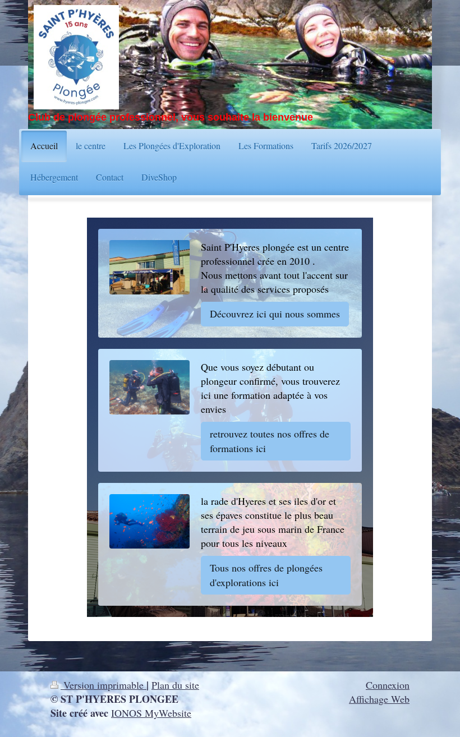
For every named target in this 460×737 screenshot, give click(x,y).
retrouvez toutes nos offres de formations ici (269, 440)
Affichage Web (379, 699)
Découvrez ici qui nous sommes (275, 313)
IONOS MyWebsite (151, 713)
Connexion (388, 685)
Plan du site (175, 685)
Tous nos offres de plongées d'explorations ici (266, 574)
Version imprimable (103, 685)
